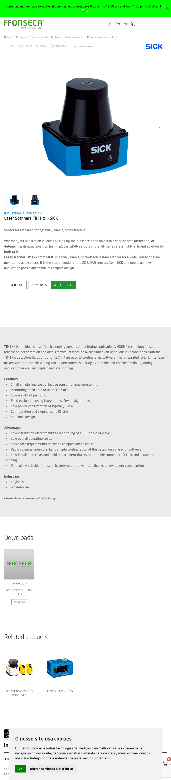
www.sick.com (85, 46)
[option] (85, 126)
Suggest (27, 45)
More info (60, 45)
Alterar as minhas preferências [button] (51, 768)
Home (7, 37)
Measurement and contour (102, 37)
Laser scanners (73, 37)
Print (12, 45)
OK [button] (21, 768)
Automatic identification (46, 37)
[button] (11, 127)
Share (43, 45)
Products (21, 37)
